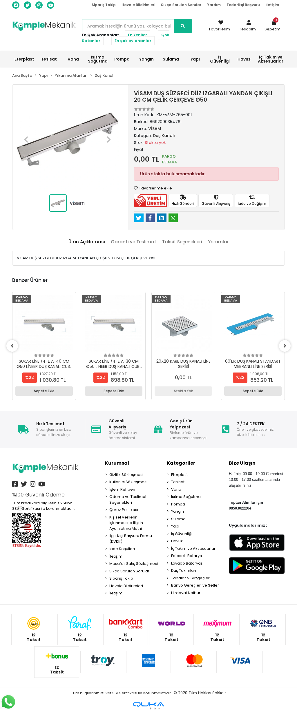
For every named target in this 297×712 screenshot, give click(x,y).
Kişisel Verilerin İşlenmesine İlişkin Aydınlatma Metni (126, 522)
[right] (285, 345)
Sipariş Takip (104, 4)
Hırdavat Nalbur (185, 593)
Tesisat (177, 482)
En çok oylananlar (133, 40)
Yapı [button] (195, 59)
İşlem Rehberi (122, 489)
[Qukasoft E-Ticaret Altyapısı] (148, 705)
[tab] (86, 242)
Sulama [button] (171, 59)
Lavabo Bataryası (187, 563)
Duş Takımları (183, 570)
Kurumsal (117, 463)
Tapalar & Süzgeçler (190, 578)
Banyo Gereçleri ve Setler (195, 585)
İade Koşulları (122, 549)
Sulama (178, 519)
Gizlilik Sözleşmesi (126, 474)
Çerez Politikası (123, 509)
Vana (176, 489)
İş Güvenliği (181, 533)
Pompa (178, 504)
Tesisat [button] (49, 59)
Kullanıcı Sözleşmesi (128, 482)
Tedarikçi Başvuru (243, 4)
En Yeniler (137, 35)
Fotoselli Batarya (186, 555)
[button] (247, 26)
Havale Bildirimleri (138, 4)
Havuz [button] (244, 59)
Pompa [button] (122, 59)
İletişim (272, 4)
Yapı (175, 526)
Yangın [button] (146, 59)
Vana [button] (73, 59)
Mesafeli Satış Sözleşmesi (133, 563)
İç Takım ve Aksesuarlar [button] (270, 59)
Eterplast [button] (24, 59)
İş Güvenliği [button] (220, 59)
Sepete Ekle (44, 390)
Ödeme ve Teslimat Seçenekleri (127, 499)
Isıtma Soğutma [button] (98, 59)
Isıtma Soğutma (186, 496)
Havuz (177, 541)
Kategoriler (181, 463)
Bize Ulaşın (242, 463)
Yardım (214, 4)
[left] (12, 345)
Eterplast (179, 474)
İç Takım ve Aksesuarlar (193, 548)
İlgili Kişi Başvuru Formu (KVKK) (130, 538)
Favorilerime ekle (155, 188)
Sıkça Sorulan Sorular (181, 4)
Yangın (177, 511)
